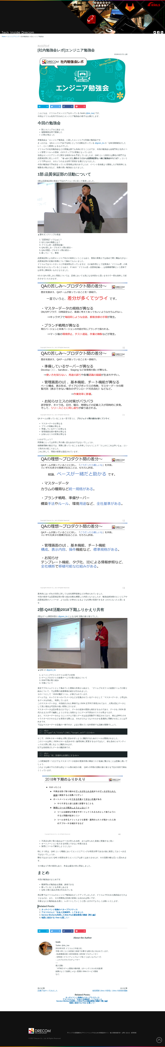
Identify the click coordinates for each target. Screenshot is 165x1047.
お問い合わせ (126, 1033)
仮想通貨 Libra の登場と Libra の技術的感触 (109, 991)
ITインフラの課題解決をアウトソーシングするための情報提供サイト (88, 1033)
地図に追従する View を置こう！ (55, 918)
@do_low (90, 113)
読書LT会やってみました (48, 991)
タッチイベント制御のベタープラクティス (59, 909)
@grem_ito (99, 143)
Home (4, 36)
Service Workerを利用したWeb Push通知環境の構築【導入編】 (69, 915)
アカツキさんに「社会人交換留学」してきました (62, 912)
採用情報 (133, 1033)
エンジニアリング (13, 36)
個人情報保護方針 (115, 1033)
